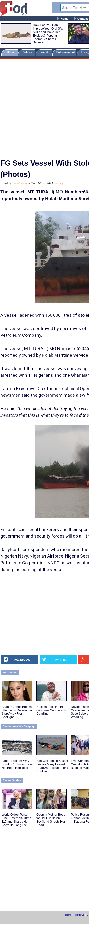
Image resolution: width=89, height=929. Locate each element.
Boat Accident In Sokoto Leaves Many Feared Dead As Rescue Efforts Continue (52, 766)
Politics (28, 52)
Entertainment (65, 52)
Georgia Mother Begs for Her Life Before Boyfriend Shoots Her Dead (50, 820)
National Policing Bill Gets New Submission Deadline (51, 710)
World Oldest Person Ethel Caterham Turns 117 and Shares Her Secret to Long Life (16, 820)
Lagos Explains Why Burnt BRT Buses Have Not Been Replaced (17, 764)
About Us (79, 914)
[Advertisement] (44, 106)
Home (64, 18)
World (45, 52)
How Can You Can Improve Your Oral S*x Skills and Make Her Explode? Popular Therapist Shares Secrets (48, 33)
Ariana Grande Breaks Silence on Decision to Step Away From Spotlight (17, 712)
